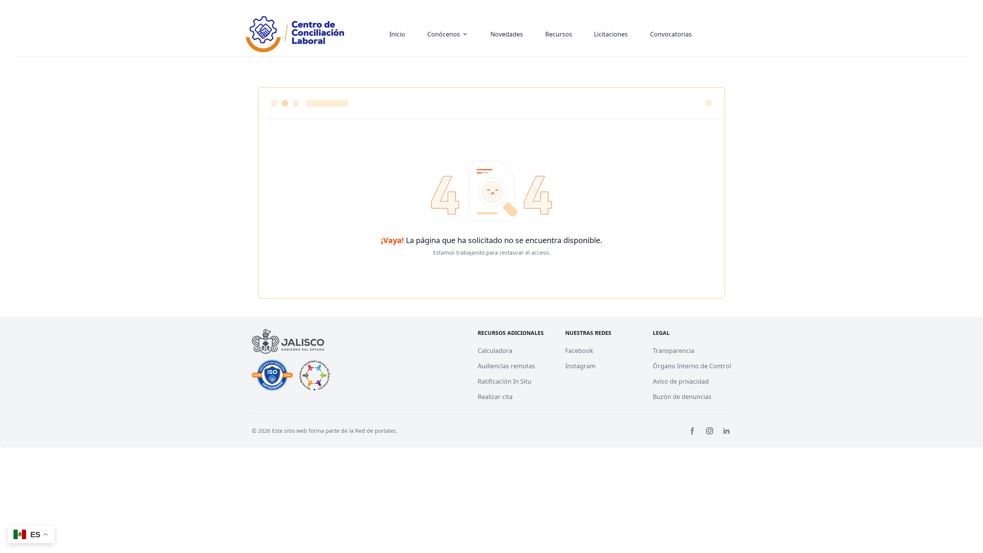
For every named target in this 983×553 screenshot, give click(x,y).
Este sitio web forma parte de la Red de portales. (334, 430)
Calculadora (495, 350)
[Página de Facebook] (692, 430)
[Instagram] (709, 430)
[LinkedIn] (726, 430)
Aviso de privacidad (681, 381)
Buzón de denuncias (682, 396)
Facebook (579, 350)
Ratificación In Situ (504, 381)
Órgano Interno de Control (692, 366)
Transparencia (673, 350)
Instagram (580, 366)
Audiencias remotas (506, 366)
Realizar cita (495, 396)
